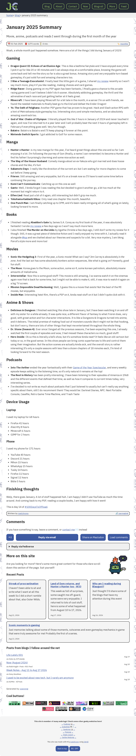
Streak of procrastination (23, 583)
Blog (47, 6)
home (9, 15)
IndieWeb (66, 727)
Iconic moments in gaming (24, 625)
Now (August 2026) (17, 662)
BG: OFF (74, 749)
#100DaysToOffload (36, 506)
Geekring (66, 729)
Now (85, 6)
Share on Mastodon (93, 537)
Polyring (68, 732)
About (59, 6)
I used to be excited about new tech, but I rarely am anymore (40, 677)
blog (17, 15)
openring (24, 688)
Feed (124, 6)
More (112, 6)
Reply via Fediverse (22, 546)
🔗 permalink (122, 513)
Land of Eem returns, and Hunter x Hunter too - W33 (66, 585)
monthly (124, 43)
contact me (68, 529)
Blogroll (98, 6)
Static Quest (68, 735)
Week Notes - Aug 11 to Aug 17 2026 (26, 670)
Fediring (67, 724)
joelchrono (23, 513)
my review (102, 81)
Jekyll (86, 742)
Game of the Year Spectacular (89, 367)
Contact (72, 6)
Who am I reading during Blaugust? (106, 585)
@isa (24, 237)
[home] (12, 6)
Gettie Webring (68, 737)
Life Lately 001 (14, 655)
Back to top (62, 748)
